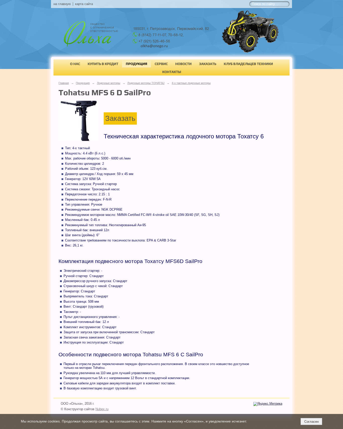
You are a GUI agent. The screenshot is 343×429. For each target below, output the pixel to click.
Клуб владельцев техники (248, 64)
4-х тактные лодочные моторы (191, 82)
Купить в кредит (103, 64)
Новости (183, 64)
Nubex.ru (101, 409)
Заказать (207, 64)
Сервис (161, 64)
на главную (62, 4)
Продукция (136, 64)
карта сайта (84, 4)
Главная (64, 82)
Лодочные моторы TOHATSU (145, 82)
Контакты (171, 72)
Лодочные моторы (108, 82)
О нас (75, 64)
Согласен (311, 421)
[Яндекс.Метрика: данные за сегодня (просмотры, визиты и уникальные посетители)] (267, 404)
